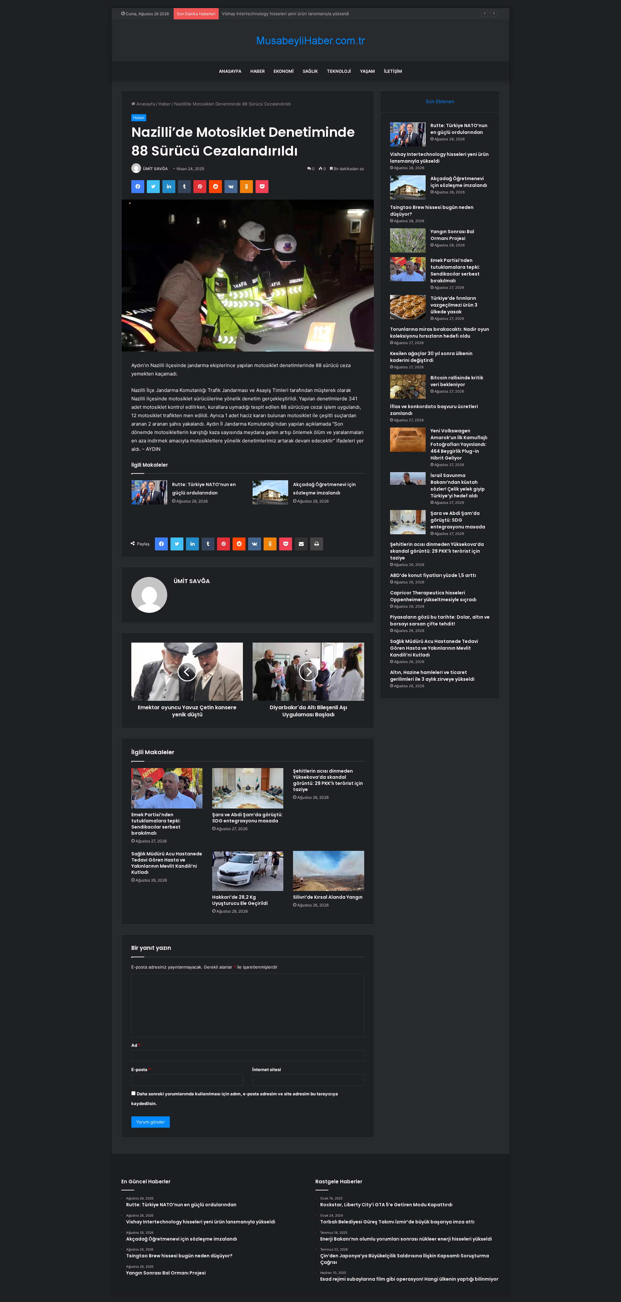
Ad (135, 1045)
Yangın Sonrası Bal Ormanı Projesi (452, 235)
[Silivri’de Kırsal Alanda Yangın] (328, 871)
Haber (257, 71)
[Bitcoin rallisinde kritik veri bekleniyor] (408, 386)
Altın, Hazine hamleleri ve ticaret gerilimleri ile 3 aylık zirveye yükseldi (432, 675)
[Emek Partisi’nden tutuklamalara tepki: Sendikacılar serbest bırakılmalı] (166, 788)
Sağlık (310, 71)
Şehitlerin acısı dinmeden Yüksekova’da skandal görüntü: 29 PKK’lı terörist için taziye (328, 780)
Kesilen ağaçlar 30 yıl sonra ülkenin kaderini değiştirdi (431, 356)
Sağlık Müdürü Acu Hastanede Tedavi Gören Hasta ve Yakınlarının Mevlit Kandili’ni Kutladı (166, 863)
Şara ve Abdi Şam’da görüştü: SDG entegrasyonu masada (247, 817)
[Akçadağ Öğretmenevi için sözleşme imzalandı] (270, 492)
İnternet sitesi (266, 1069)
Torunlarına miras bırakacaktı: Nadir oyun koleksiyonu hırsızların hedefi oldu (439, 332)
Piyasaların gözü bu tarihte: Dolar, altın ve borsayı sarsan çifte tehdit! (440, 620)
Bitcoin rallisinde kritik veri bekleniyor (456, 381)
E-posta (141, 1069)
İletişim (393, 71)
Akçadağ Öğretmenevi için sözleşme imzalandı (268, 13)
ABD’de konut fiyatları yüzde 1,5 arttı (433, 575)
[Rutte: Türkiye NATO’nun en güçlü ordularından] (149, 492)
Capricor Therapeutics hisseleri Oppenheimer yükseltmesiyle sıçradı (433, 596)
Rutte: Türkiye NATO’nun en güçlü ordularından (458, 129)
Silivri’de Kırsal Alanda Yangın (328, 897)
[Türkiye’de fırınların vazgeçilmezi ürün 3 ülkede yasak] (408, 307)
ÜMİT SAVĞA (155, 168)
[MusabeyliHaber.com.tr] (310, 41)
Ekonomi (284, 71)
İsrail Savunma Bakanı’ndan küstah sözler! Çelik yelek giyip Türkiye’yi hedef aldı (457, 485)
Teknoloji (339, 71)
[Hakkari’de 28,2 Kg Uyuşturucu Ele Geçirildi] (247, 871)
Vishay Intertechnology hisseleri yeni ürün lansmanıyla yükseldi (439, 157)
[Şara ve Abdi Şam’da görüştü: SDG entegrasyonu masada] (247, 788)
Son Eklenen (440, 101)
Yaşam (367, 71)
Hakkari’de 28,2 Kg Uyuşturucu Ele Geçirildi (240, 900)
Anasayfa (230, 71)
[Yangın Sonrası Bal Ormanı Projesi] (408, 240)
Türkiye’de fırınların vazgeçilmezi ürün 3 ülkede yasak (453, 305)
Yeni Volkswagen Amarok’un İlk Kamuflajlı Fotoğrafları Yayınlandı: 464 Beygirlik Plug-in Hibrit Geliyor (458, 444)
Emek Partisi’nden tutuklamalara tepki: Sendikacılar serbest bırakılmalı (156, 823)
